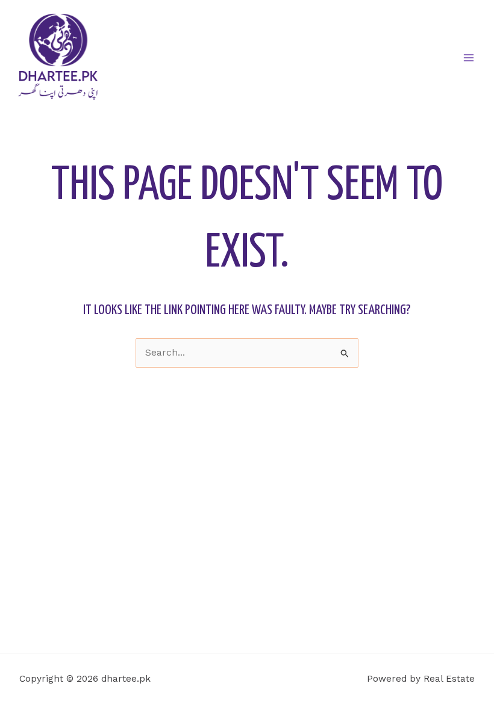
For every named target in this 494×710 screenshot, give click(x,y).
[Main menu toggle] (469, 57)
